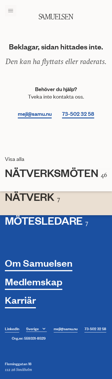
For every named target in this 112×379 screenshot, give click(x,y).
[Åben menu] (10, 10)
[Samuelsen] (56, 16)
